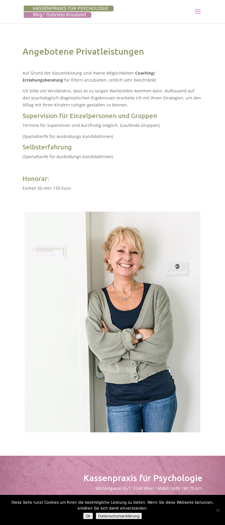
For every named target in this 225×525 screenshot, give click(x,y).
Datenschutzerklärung (118, 516)
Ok (88, 516)
